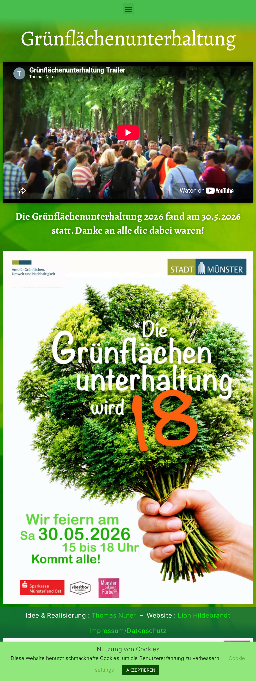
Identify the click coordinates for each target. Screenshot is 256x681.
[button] (128, 8)
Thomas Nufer (114, 615)
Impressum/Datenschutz (128, 631)
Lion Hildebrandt (204, 615)
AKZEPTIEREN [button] (140, 670)
